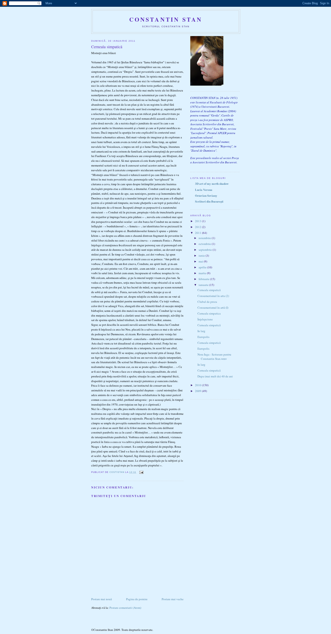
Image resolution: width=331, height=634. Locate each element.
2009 (198, 391)
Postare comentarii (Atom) (125, 608)
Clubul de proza (207, 302)
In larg (201, 331)
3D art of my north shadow (212, 183)
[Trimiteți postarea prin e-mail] (141, 472)
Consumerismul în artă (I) (212, 308)
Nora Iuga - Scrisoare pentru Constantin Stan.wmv (214, 356)
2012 (198, 227)
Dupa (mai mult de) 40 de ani (215, 376)
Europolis (203, 337)
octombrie (205, 244)
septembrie (206, 250)
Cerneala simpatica (209, 313)
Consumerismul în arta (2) (213, 296)
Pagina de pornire (136, 599)
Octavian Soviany (206, 195)
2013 (198, 221)
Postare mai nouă (101, 599)
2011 (198, 233)
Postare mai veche (173, 599)
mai (201, 261)
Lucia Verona (203, 189)
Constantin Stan (165, 19)
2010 (198, 385)
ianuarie (204, 285)
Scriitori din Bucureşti (209, 201)
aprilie (203, 267)
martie (203, 273)
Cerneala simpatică (209, 290)
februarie (204, 279)
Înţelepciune (205, 319)
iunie (202, 255)
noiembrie (205, 238)
